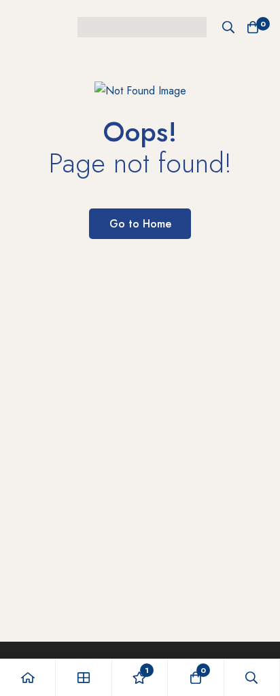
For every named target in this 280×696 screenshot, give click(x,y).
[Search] (228, 27)
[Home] (28, 677)
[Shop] (83, 677)
